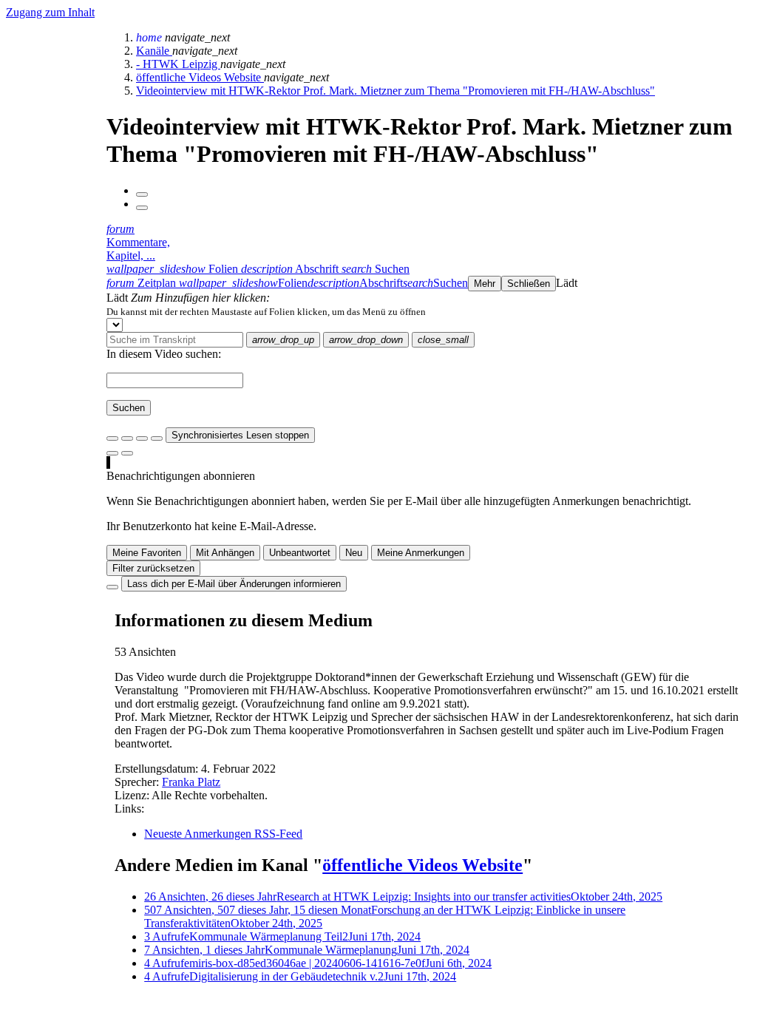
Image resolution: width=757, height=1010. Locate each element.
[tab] (173, 268)
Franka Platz (191, 782)
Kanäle (154, 50)
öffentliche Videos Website (200, 77)
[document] (428, 311)
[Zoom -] (142, 438)
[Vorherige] (142, 194)
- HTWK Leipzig (178, 64)
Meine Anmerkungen (420, 552)
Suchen (128, 407)
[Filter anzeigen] (127, 438)
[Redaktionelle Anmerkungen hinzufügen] (127, 453)
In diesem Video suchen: (163, 354)
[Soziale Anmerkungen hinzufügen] (112, 453)
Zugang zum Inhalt (50, 12)
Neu (353, 552)
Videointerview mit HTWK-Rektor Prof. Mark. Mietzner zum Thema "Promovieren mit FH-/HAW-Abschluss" (395, 90)
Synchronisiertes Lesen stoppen (240, 435)
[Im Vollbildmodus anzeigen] (112, 438)
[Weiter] (142, 208)
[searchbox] (174, 340)
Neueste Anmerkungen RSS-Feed (223, 833)
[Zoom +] (157, 438)
